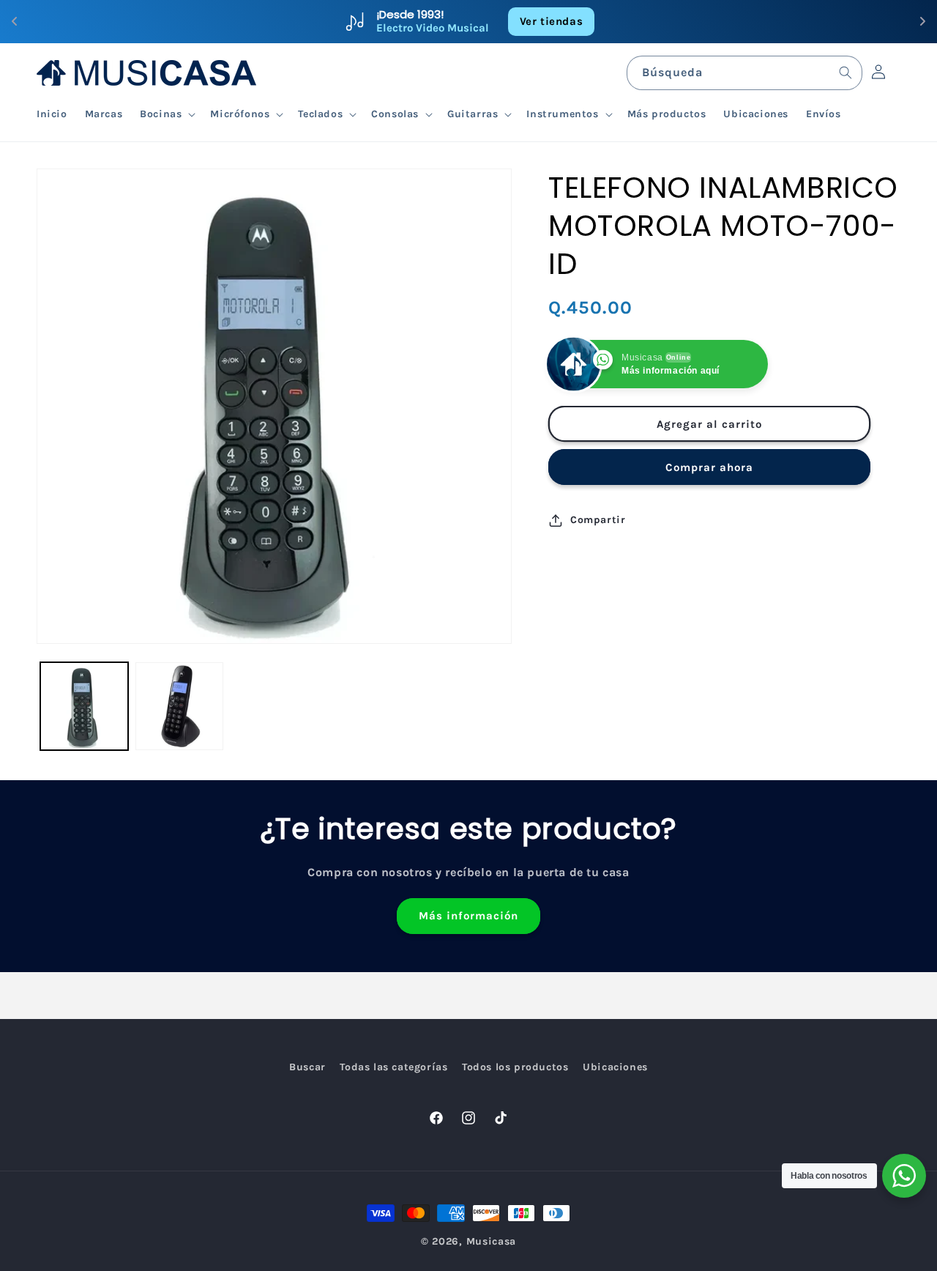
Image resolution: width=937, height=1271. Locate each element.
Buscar (307, 1067)
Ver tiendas (551, 21)
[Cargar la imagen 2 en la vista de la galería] (179, 706)
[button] (166, 114)
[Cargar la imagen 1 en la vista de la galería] (84, 706)
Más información (468, 915)
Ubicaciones (615, 1067)
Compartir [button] (597, 520)
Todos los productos (515, 1067)
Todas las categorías (393, 1067)
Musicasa (491, 1241)
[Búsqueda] (845, 72)
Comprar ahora (709, 467)
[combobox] (744, 72)
